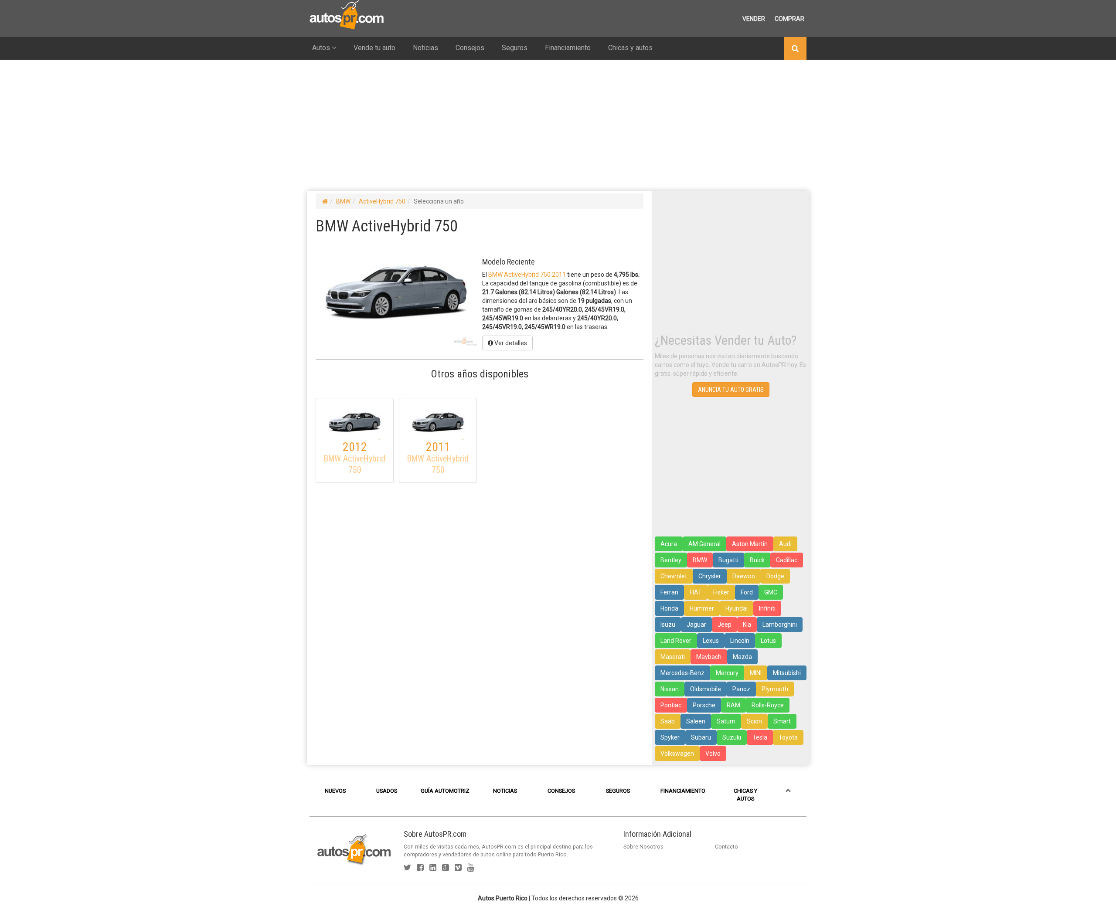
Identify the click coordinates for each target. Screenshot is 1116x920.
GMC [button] (770, 592)
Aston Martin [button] (750, 543)
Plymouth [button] (775, 689)
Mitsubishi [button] (787, 672)
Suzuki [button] (731, 737)
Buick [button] (757, 560)
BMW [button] (700, 560)
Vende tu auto (374, 48)
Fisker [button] (721, 592)
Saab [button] (667, 721)
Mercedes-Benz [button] (682, 672)
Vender (753, 18)
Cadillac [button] (786, 560)
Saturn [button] (726, 721)
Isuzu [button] (667, 624)
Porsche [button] (704, 705)
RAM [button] (733, 705)
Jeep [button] (725, 624)
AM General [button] (704, 543)
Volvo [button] (713, 753)
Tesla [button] (759, 737)
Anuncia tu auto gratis (731, 389)
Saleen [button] (695, 721)
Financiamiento (568, 48)
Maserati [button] (672, 656)
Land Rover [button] (675, 640)
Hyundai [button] (736, 608)
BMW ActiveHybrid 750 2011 (527, 274)
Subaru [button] (701, 737)
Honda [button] (669, 608)
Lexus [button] (711, 640)
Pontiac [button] (670, 705)
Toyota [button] (788, 737)
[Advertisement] (558, 125)
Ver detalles (510, 342)
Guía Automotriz (445, 791)
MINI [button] (756, 672)
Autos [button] (322, 48)
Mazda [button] (742, 656)
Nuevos (335, 791)
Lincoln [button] (739, 640)
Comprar (789, 18)
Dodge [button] (775, 576)
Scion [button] (754, 721)
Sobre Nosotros (643, 846)
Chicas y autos (630, 48)
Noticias (425, 48)
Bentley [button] (670, 560)
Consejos (470, 48)
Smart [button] (782, 721)
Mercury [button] (727, 672)
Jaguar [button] (696, 624)
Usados (386, 791)
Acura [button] (668, 543)
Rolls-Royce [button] (768, 705)
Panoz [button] (741, 689)
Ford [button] (747, 592)
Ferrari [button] (669, 592)
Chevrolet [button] (673, 576)
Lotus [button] (768, 640)
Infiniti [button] (767, 608)
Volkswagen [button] (677, 753)
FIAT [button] (696, 592)
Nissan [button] (669, 689)
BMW (343, 201)
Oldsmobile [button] (705, 689)
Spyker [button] (670, 737)
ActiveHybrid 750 (382, 201)
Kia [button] (747, 624)
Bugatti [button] (728, 560)
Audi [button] (785, 543)
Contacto (726, 846)
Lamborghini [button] (779, 624)
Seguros (514, 48)
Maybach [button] (708, 656)
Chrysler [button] (709, 576)
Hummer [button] (702, 608)
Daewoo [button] (743, 576)
